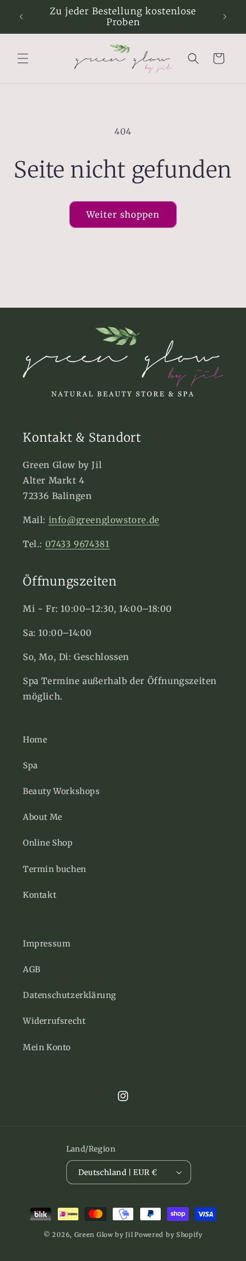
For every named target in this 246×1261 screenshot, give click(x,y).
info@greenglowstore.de (104, 519)
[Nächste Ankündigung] (224, 16)
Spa (30, 765)
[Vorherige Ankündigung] (21, 16)
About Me (42, 817)
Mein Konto (47, 1047)
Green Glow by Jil (103, 1235)
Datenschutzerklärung (69, 995)
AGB (32, 969)
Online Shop (48, 843)
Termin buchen (54, 869)
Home (35, 739)
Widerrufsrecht (54, 1021)
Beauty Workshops (61, 791)
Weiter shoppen (123, 214)
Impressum (46, 943)
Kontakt (39, 895)
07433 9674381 (77, 544)
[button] (22, 58)
